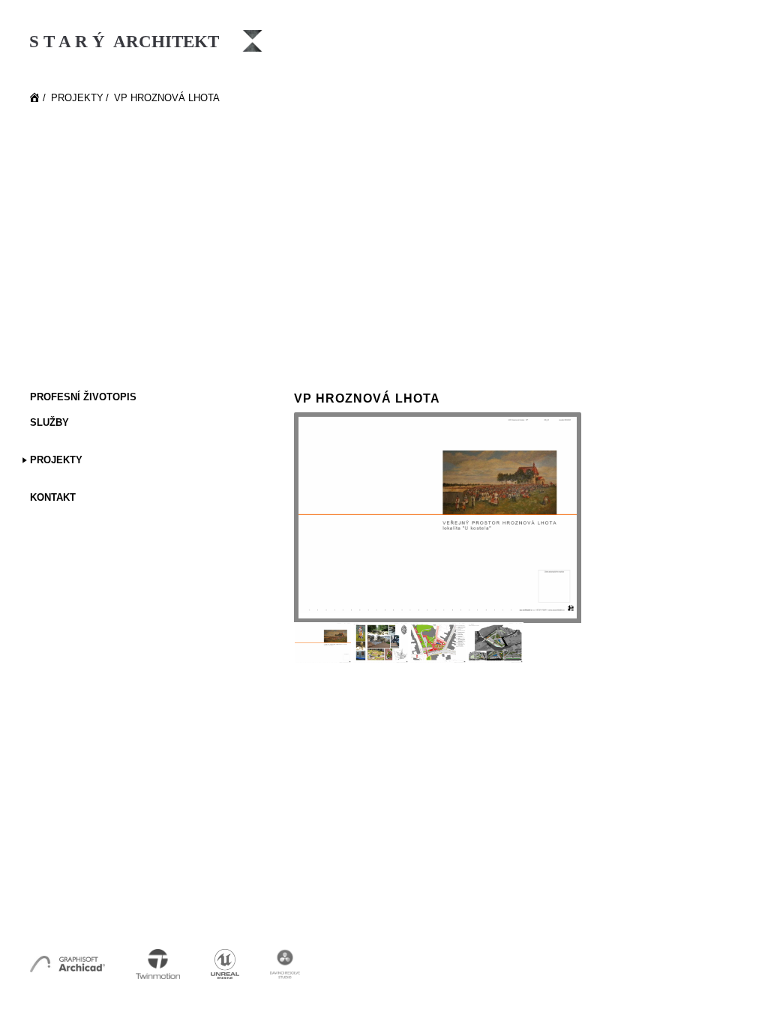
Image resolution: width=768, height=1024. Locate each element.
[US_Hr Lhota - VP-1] (437, 517)
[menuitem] (127, 398)
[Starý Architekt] (35, 99)
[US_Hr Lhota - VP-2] (381, 642)
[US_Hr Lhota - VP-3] (437, 642)
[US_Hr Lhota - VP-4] (495, 642)
